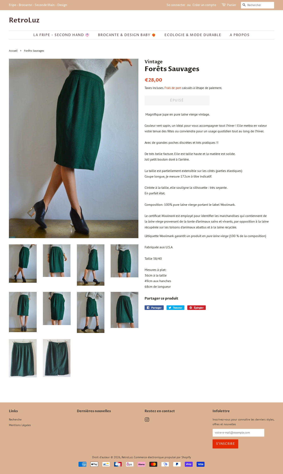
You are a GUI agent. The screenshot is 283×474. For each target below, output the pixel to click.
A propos (240, 35)
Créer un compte (204, 5)
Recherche (15, 419)
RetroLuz (24, 20)
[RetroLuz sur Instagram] (147, 420)
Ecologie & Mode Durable (192, 35)
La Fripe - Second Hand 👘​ (61, 35)
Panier (231, 5)
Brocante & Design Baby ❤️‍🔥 (127, 35)
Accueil (13, 51)
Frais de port (172, 88)
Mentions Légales (20, 425)
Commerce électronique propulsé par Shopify (162, 457)
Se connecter (176, 5)
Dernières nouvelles (94, 411)
